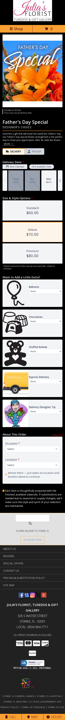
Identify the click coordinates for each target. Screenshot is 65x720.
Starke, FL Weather (15, 701)
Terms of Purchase (33, 707)
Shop (18, 28)
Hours (56, 717)
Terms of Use (56, 707)
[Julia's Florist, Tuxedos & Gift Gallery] (32, 20)
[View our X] (38, 596)
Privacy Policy (10, 707)
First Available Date (41, 166)
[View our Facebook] (21, 596)
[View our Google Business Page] (26, 596)
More (7, 143)
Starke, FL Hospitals (49, 696)
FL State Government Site (46, 701)
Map (34, 717)
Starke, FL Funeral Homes (18, 696)
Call (12, 717)
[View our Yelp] (43, 596)
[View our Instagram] (32, 596)
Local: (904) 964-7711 (32, 627)
